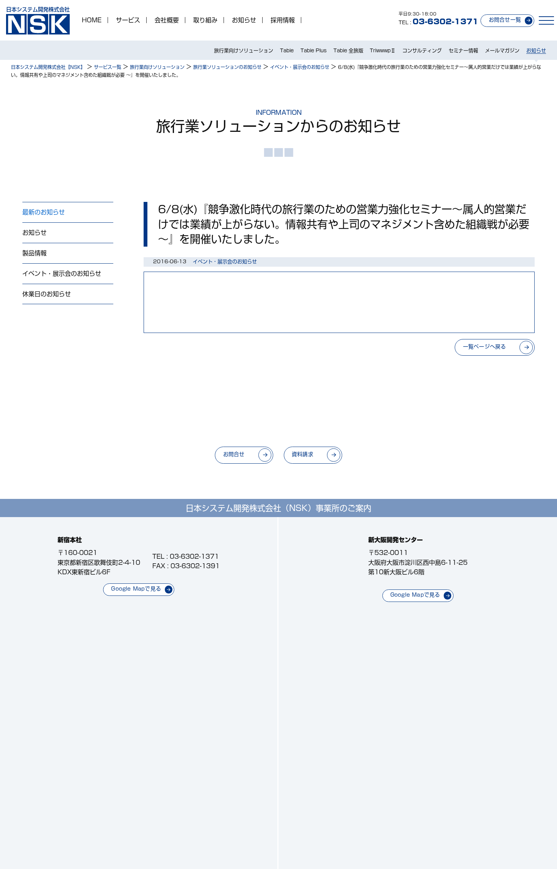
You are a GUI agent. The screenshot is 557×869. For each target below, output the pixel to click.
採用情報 (283, 20)
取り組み (205, 20)
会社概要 (167, 20)
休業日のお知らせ (46, 294)
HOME (92, 20)
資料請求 (302, 454)
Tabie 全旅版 (348, 50)
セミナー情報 (463, 50)
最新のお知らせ (43, 212)
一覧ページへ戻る (484, 346)
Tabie (287, 50)
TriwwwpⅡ (383, 50)
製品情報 (34, 253)
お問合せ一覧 (505, 19)
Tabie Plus (313, 50)
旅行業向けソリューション (243, 50)
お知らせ (244, 20)
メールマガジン (502, 50)
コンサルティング (422, 50)
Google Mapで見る (136, 588)
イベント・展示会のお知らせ (61, 273)
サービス (128, 20)
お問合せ (234, 454)
